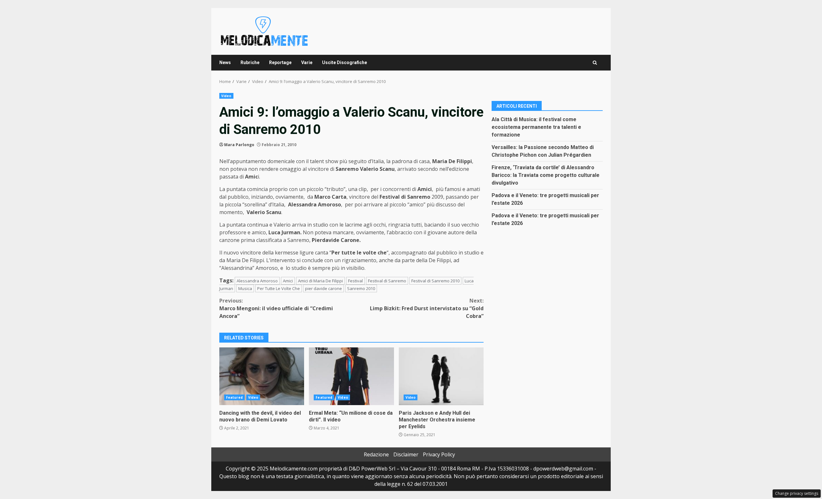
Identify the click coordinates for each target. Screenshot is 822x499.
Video (226, 96)
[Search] (595, 62)
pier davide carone (323, 288)
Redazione (376, 454)
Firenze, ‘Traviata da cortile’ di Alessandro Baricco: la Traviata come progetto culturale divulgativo (545, 175)
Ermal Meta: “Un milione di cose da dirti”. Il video (351, 376)
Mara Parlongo (239, 144)
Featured (234, 397)
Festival (355, 281)
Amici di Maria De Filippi (320, 281)
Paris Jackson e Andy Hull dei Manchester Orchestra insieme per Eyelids (441, 376)
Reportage (280, 62)
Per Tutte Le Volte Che (278, 288)
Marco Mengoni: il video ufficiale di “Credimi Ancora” (276, 308)
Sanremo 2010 (361, 288)
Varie (306, 62)
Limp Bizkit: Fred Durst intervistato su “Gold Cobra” (427, 308)
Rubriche (249, 62)
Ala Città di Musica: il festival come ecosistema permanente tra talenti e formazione (536, 127)
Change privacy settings (796, 493)
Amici (288, 281)
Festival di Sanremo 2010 (435, 281)
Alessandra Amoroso (257, 281)
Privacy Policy (439, 454)
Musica (245, 288)
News (225, 62)
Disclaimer (405, 454)
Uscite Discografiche (344, 62)
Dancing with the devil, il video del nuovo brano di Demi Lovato (261, 376)
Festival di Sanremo (387, 281)
